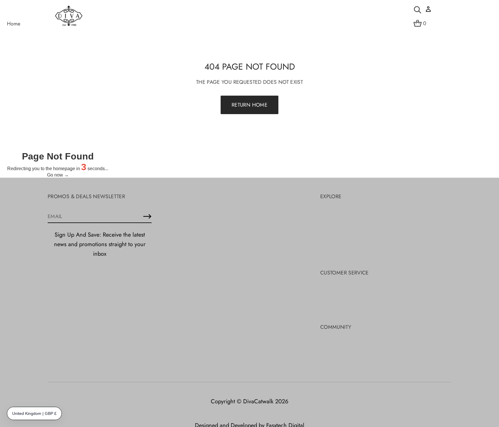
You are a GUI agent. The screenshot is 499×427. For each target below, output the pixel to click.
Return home (249, 105)
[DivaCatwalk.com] (69, 16)
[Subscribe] (147, 216)
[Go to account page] (428, 11)
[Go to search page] (417, 9)
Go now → (58, 174)
